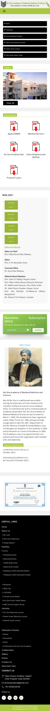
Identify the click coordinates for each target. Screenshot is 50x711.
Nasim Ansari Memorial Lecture (15, 616)
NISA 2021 (11, 205)
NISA (5, 642)
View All (10, 103)
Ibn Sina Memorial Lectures (13, 36)
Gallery (5, 654)
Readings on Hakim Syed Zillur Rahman (16, 571)
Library (5, 551)
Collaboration (8, 650)
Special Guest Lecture (11, 620)
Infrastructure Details (11, 596)
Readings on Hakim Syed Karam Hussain (17, 575)
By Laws (6, 535)
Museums (7, 585)
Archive (38, 330)
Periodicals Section (9, 555)
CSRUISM (7, 592)
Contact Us (7, 662)
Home (4, 527)
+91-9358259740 (12, 687)
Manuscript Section (10, 559)
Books (7, 23)
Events (5, 658)
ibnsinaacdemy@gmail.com (16, 683)
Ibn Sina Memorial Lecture (13, 612)
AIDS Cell (7, 588)
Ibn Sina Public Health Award (14, 600)
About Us (6, 531)
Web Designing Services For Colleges (25, 709)
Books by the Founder (11, 567)
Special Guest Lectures (12, 49)
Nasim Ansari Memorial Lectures (15, 42)
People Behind (8, 543)
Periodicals (9, 30)
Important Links (9, 666)
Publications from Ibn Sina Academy (17, 646)
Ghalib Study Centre (10, 563)
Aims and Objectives (11, 539)
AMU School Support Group (13, 55)
